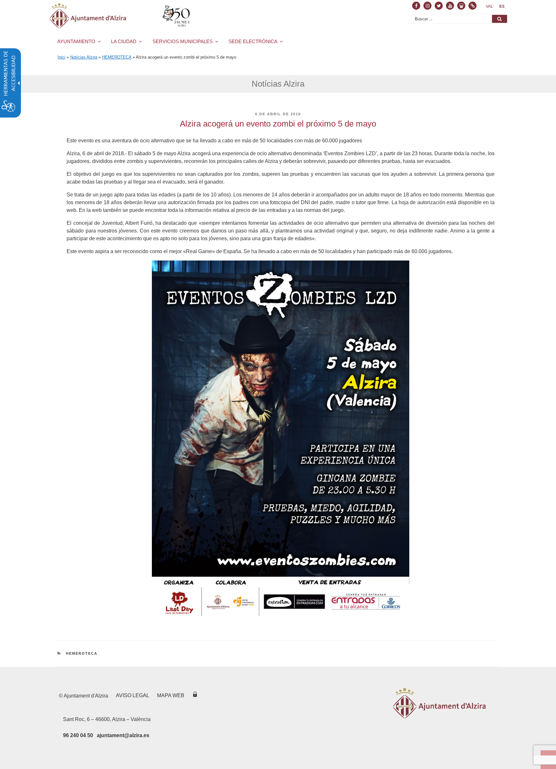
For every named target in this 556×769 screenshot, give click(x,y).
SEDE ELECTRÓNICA (252, 41)
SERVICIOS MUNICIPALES (183, 41)
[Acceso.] (195, 695)
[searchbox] (460, 19)
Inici (61, 57)
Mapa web (170, 695)
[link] (489, 6)
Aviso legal (132, 695)
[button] (499, 19)
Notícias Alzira (83, 57)
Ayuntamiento (76, 41)
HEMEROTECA (116, 57)
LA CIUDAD (123, 41)
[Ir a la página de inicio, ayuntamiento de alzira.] (121, 16)
